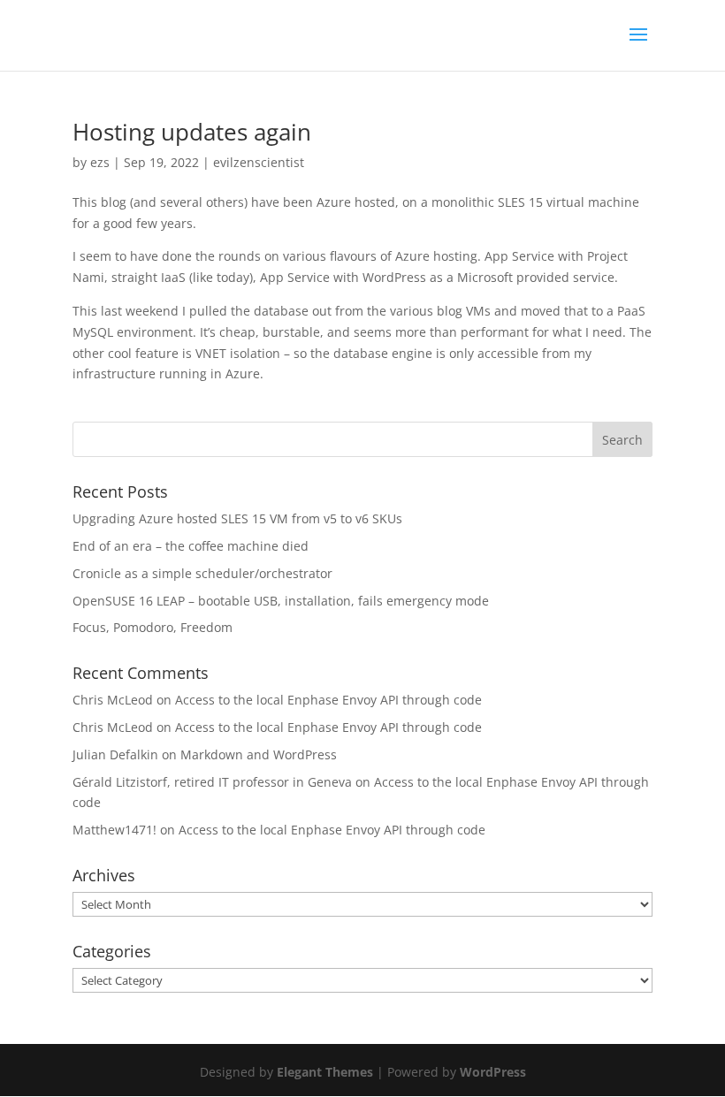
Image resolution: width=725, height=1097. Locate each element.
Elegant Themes (325, 1071)
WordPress (493, 1071)
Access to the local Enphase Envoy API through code (328, 699)
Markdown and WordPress (258, 754)
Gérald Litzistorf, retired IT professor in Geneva (212, 781)
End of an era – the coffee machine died (190, 545)
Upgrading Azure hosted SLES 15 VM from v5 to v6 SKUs (237, 518)
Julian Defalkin (115, 754)
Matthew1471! (114, 829)
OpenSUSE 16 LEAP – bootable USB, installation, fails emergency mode (280, 600)
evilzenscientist (258, 162)
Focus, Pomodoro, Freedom (152, 627)
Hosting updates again (191, 132)
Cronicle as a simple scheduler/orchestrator (202, 573)
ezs (100, 162)
